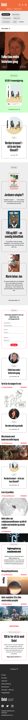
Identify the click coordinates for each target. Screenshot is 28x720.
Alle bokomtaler (13, 300)
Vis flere (21, 22)
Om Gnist (4, 678)
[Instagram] (12, 707)
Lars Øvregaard (7, 574)
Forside (3, 675)
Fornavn (6, 329)
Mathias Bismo (7, 604)
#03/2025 (24, 574)
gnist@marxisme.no (17, 563)
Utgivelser (4, 681)
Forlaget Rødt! (5, 692)
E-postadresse (7, 323)
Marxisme (17, 18)
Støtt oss (9, 9)
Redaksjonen (7, 531)
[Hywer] (4, 4)
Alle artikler (6, 14)
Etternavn (6, 337)
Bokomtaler (16, 14)
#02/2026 (24, 387)
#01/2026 (24, 604)
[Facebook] (2, 707)
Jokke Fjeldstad (7, 387)
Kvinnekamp (6, 22)
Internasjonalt (6, 18)
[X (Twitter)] (7, 707)
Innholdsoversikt (13, 109)
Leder (15, 22)
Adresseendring (6, 684)
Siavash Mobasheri (8, 496)
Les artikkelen (13, 376)
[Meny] (26, 5)
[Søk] (23, 5)
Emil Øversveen (7, 443)
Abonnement (18, 9)
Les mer (13, 155)
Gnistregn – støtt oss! (7, 689)
